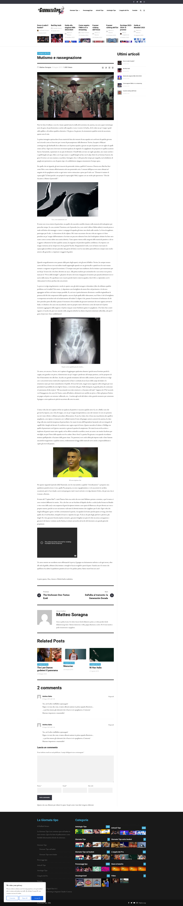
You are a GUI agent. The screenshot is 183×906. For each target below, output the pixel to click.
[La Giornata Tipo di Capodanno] (115, 845)
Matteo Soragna (45, 67)
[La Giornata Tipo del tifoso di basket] (105, 844)
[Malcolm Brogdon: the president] (97, 869)
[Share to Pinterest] (113, 67)
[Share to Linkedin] (109, 67)
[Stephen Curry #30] (105, 831)
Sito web (90, 786)
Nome (39, 786)
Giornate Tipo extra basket (48, 854)
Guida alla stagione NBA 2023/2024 (70, 27)
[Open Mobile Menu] (144, 10)
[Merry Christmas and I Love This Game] (115, 880)
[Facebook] (134, 2)
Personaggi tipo (42, 860)
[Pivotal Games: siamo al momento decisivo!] (115, 869)
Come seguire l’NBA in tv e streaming (84, 27)
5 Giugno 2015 (57, 67)
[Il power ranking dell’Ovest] (88, 882)
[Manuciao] (124, 857)
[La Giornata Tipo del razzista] (97, 844)
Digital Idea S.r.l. (52, 888)
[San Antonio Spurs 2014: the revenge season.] (97, 831)
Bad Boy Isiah (56, 25)
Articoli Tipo (41, 865)
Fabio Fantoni (85, 32)
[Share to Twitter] (106, 67)
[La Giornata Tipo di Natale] (124, 845)
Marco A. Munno (69, 34)
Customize (12, 898)
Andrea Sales (47, 696)
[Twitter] (137, 2)
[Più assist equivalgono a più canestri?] (141, 869)
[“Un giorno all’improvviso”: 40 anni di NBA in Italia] (88, 831)
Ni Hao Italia (95, 667)
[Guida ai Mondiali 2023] (141, 833)
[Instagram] (144, 2)
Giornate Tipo (42, 845)
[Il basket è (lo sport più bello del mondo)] (124, 880)
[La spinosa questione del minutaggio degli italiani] (124, 869)
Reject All (24, 898)
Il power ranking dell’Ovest (96, 27)
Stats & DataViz (117, 864)
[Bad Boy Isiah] (79, 869)
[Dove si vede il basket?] (115, 833)
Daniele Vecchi (57, 28)
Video (113, 876)
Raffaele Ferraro (44, 30)
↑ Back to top (142, 903)
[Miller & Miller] (105, 882)
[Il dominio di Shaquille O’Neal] (105, 869)
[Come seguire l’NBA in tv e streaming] (79, 882)
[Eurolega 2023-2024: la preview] (133, 833)
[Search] (140, 10)
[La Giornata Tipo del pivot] (88, 844)
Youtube (40, 881)
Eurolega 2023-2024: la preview (126, 27)
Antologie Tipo (42, 870)
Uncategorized (81, 876)
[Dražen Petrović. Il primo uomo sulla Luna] (88, 869)
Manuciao (68, 666)
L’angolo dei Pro (42, 876)
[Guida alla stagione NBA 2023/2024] (124, 833)
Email (65, 786)
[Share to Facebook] (103, 67)
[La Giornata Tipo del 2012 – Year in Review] (141, 845)
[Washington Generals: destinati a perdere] (79, 831)
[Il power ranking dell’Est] (97, 882)
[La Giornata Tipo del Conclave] (133, 845)
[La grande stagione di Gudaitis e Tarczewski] (133, 869)
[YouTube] (140, 2)
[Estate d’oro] (141, 857)
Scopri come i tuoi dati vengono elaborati (80, 805)
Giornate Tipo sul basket (47, 849)
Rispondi (111, 696)
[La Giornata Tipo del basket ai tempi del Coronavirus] (79, 844)
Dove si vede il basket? (128, 61)
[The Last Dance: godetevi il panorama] (115, 857)
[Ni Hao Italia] (133, 857)
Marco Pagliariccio (125, 34)
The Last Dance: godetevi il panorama (47, 669)
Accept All (37, 898)
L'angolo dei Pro (44, 53)
